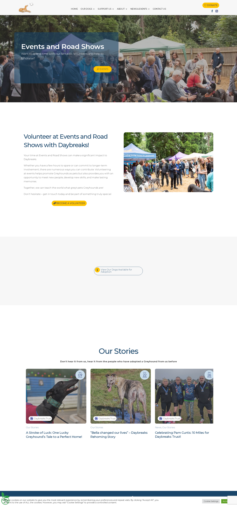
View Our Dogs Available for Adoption (116, 270)
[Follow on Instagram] (216, 11)
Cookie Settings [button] (211, 501)
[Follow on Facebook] (212, 11)
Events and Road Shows (62, 46)
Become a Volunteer (70, 203)
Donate (212, 5)
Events (104, 69)
